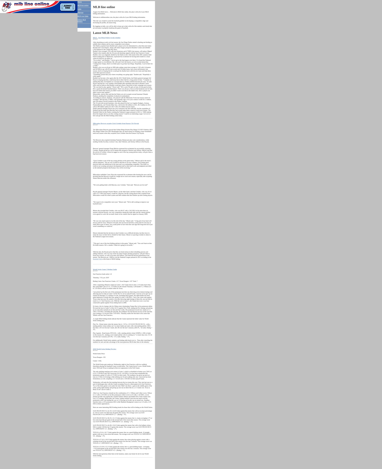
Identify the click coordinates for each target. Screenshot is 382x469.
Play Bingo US (135, 129)
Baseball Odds (97, 259)
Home (79, 2)
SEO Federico (144, 129)
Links (79, 9)
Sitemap (80, 13)
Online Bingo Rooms (123, 129)
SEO (151, 129)
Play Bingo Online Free (100, 131)
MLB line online (83, 5)
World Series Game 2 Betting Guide (105, 269)
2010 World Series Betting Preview (104, 349)
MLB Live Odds (82, 16)
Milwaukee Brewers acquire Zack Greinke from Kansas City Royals (116, 123)
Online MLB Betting (81, 20)
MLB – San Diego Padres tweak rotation (106, 38)
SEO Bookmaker (113, 131)
